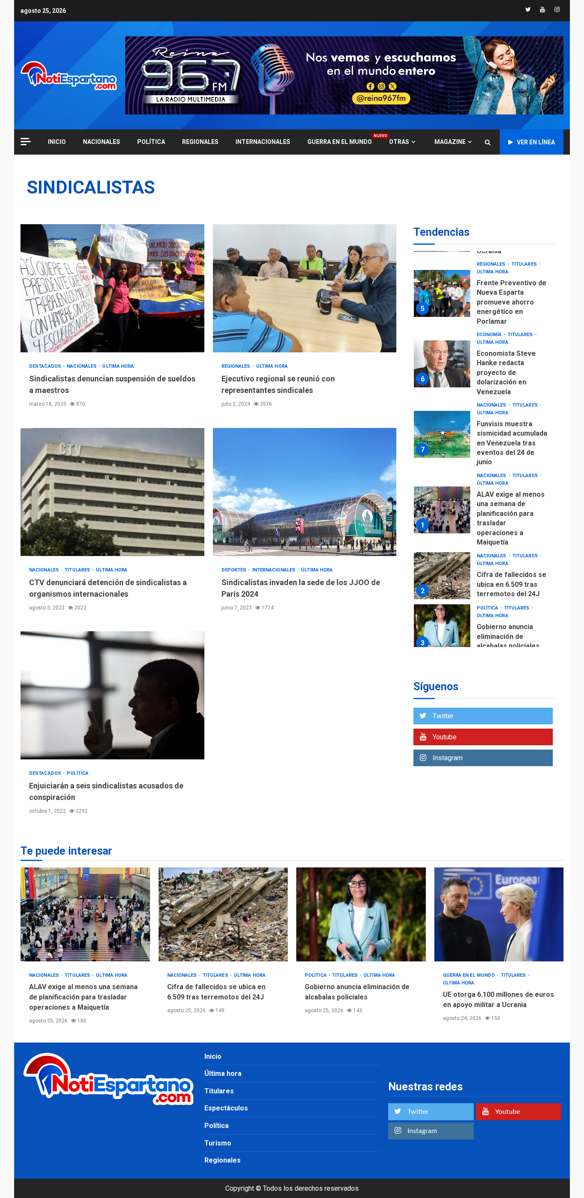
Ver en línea (536, 142)
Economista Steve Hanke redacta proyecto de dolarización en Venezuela (442, 364)
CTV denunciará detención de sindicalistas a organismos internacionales (112, 492)
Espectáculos (226, 1108)
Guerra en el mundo (339, 141)
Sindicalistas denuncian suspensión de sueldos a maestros (112, 288)
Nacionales (101, 141)
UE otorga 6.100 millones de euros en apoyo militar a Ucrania (499, 914)
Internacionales (263, 141)
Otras (399, 141)
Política (151, 141)
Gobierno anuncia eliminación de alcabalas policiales (442, 627)
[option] (484, 296)
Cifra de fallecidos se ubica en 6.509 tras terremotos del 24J (442, 575)
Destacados (45, 366)
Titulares (78, 570)
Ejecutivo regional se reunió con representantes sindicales (305, 288)
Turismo (217, 1143)
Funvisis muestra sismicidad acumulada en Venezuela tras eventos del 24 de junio (442, 434)
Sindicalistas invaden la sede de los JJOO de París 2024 (305, 492)
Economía (490, 334)
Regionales (200, 141)
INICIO (57, 141)
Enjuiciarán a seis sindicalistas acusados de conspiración (112, 695)
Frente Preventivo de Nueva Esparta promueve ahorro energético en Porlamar (442, 293)
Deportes (234, 570)
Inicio (212, 1056)
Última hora (118, 366)
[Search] (487, 142)
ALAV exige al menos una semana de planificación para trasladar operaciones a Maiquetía (442, 509)
